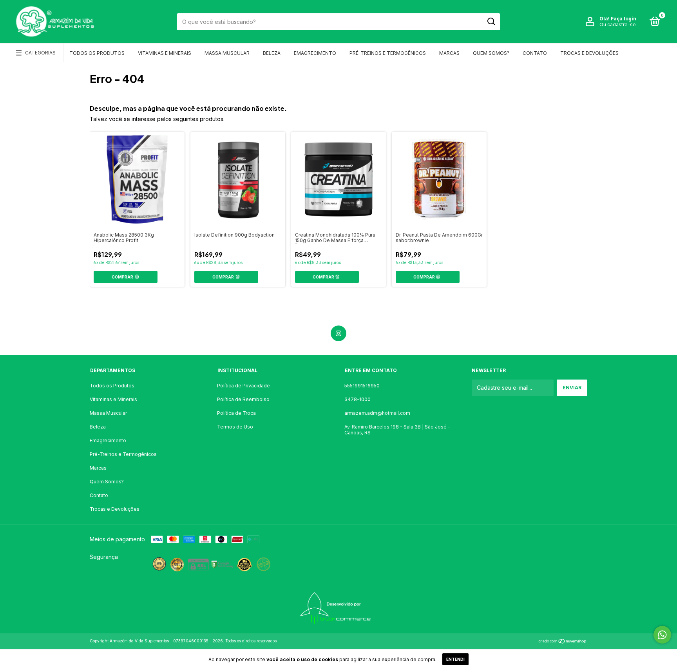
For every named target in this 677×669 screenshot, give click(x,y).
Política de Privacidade (243, 386)
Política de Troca (236, 413)
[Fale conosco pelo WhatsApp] (662, 635)
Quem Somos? (491, 53)
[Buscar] (490, 21)
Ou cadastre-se (617, 24)
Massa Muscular (227, 53)
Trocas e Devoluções (589, 53)
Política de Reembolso (243, 399)
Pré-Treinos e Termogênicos (387, 53)
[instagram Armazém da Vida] (338, 333)
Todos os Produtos (97, 53)
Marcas (449, 53)
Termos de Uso (235, 427)
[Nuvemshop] (562, 641)
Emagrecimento (315, 53)
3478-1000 (357, 399)
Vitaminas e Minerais (164, 53)
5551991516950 (362, 386)
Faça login (623, 19)
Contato (535, 53)
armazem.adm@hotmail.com (377, 413)
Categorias (40, 53)
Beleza (272, 53)
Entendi (455, 659)
